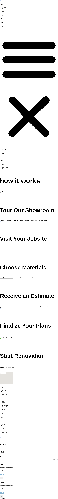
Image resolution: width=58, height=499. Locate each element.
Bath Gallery (4, 398)
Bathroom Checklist (5, 23)
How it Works (4, 7)
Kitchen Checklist (5, 25)
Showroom (4, 8)
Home (2, 4)
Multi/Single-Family (4, 468)
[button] (29, 88)
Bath (1, 14)
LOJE (57, 459)
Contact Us (3, 409)
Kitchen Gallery (4, 12)
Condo (2, 470)
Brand (3, 26)
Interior (2, 18)
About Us (2, 148)
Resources (2, 22)
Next (2, 474)
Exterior (3, 21)
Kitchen (2, 10)
